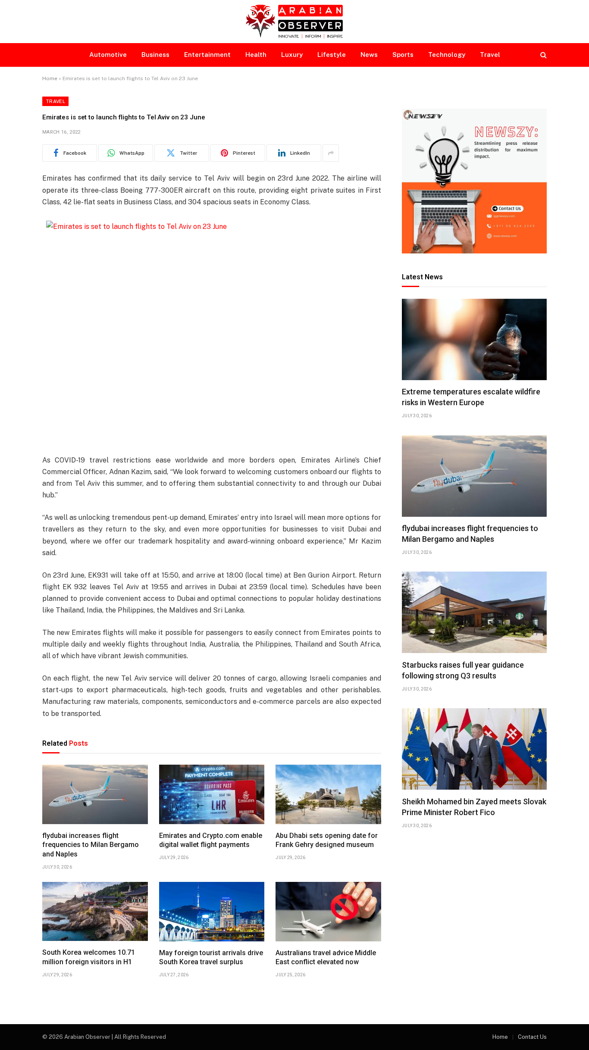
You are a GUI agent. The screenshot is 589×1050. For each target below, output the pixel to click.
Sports (403, 54)
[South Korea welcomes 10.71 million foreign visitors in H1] (95, 911)
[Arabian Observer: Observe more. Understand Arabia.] (294, 21)
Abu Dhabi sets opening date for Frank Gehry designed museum (327, 840)
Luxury (292, 54)
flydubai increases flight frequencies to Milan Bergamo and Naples (90, 845)
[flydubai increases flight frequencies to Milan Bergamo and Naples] (95, 794)
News (369, 54)
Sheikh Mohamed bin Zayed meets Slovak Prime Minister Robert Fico (474, 806)
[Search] (543, 55)
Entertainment (207, 54)
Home (49, 78)
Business (155, 54)
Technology (446, 54)
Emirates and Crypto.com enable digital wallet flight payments (210, 840)
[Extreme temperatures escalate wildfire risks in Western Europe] (474, 339)
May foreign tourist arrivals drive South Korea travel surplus (211, 957)
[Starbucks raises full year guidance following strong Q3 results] (474, 612)
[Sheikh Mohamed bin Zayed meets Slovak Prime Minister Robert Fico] (474, 749)
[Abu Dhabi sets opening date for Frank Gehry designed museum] (328, 794)
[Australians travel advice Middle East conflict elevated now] (328, 911)
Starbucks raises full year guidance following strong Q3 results (463, 670)
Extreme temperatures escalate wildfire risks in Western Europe (471, 397)
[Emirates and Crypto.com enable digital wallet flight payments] (212, 794)
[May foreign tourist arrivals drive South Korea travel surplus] (212, 911)
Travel (490, 54)
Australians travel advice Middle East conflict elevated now (326, 957)
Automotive (108, 54)
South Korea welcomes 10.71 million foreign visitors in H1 (88, 957)
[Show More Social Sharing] (331, 153)
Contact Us (532, 1037)
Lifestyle (331, 54)
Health (255, 54)
